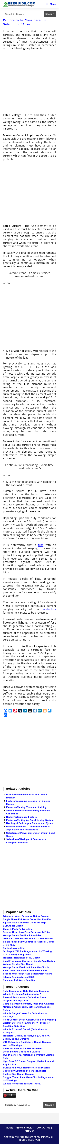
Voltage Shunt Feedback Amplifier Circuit (26, 967)
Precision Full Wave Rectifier (19, 980)
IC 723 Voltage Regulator (16, 954)
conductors (49, 609)
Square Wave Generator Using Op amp (24, 922)
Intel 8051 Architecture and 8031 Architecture (28, 938)
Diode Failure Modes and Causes (21, 1051)
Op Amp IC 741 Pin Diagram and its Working (27, 951)
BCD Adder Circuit (13, 925)
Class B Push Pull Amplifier (18, 929)
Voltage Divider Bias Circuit (18, 964)
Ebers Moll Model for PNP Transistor (23, 1048)
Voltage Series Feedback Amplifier (22, 935)
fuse (40, 545)
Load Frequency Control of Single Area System (29, 961)
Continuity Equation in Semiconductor (24, 1070)
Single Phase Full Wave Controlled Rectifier (27, 919)
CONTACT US (43, 1128)
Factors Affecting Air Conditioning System (29, 820)
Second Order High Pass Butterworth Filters (27, 973)
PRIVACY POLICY (25, 1128)
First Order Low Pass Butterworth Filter (25, 970)
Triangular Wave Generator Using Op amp (26, 916)
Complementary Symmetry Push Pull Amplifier (28, 1003)
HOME (9, 1128)
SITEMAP (29, 1131)
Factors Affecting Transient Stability (26, 807)
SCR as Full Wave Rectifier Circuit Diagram (26, 1067)
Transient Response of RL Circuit (21, 957)
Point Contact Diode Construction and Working (29, 1019)
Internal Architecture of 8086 (19, 977)
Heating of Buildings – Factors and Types (29, 823)
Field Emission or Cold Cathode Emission (26, 991)
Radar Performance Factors (21, 817)
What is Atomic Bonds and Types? (22, 1083)
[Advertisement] (29, 82)
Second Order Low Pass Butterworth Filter (26, 932)
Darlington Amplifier (14, 948)
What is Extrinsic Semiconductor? (22, 994)
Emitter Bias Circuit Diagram (18, 1074)
